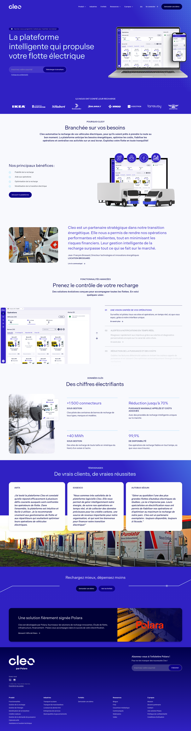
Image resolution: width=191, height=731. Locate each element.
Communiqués (118, 711)
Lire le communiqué (75, 263)
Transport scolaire (50, 701)
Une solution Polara (154, 711)
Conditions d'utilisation (155, 717)
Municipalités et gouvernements (55, 714)
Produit (11, 697)
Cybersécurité (14, 720)
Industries (47, 697)
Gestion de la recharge (17, 705)
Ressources (117, 697)
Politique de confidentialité (19, 75)
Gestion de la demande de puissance (22, 717)
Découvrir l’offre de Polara (27, 633)
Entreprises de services (52, 711)
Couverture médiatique (121, 708)
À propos (150, 697)
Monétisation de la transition (19, 711)
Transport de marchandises (53, 705)
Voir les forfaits (106, 588)
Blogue (115, 701)
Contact (150, 708)
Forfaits (81, 697)
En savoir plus (115, 321)
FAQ (114, 705)
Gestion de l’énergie (16, 708)
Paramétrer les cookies (16, 686)
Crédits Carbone (15, 714)
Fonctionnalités (14, 701)
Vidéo (115, 717)
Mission (150, 701)
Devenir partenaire (154, 705)
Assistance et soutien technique (20, 723)
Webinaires (117, 714)
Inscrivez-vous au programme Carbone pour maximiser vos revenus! (35, 29)
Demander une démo (171, 7)
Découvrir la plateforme (20, 195)
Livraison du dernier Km (52, 708)
